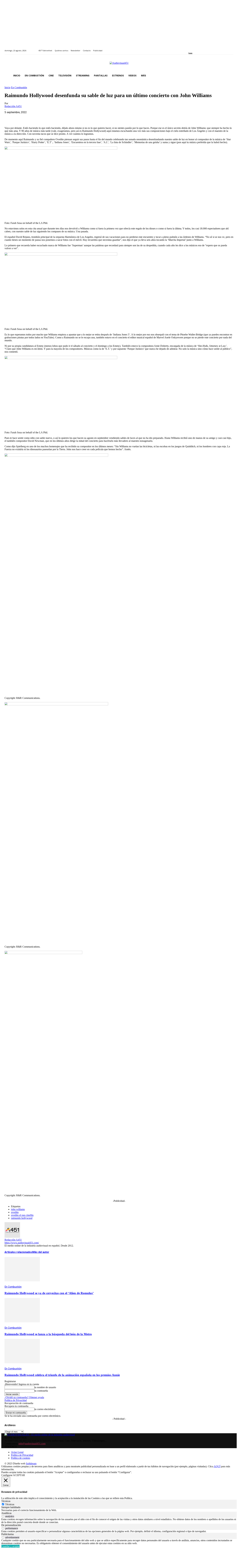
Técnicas (9, 1504)
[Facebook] (189, 49)
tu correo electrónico (44, 1409)
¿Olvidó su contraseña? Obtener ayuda (24, 1397)
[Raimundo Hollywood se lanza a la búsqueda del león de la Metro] (22, 1324)
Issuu (190, 53)
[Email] (56, 117)
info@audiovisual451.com (31, 1443)
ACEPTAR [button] (19, 1475)
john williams (18, 1209)
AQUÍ (217, 1466)
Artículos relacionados (18, 1252)
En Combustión (19, 87)
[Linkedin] (197, 49)
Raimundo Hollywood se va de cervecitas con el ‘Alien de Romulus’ (49, 1293)
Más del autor (40, 1252)
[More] (79, 117)
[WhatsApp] (33, 117)
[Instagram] (193, 49)
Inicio (7, 87)
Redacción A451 (13, 106)
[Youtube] (204, 49)
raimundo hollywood (21, 1218)
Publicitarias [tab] (7, 1534)
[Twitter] (201, 49)
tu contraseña (41, 1390)
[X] (21, 117)
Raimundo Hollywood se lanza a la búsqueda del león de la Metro (48, 1334)
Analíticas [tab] (6, 1513)
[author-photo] (12, 1236)
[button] (229, 75)
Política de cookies (20, 1458)
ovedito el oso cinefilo (22, 1215)
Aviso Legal (17, 1452)
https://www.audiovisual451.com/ (22, 1242)
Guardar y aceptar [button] (10, 1546)
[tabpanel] (119, 1510)
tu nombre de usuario (45, 1387)
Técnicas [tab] (5, 1501)
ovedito (15, 1212)
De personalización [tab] (11, 1525)
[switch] (3, 1516)
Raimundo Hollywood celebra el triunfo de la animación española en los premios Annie (62, 1375)
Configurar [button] (6, 1475)
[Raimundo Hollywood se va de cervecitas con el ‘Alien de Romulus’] (22, 1283)
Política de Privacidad (16, 1400)
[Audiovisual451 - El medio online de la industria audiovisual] (119, 65)
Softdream (31, 1463)
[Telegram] (68, 117)
